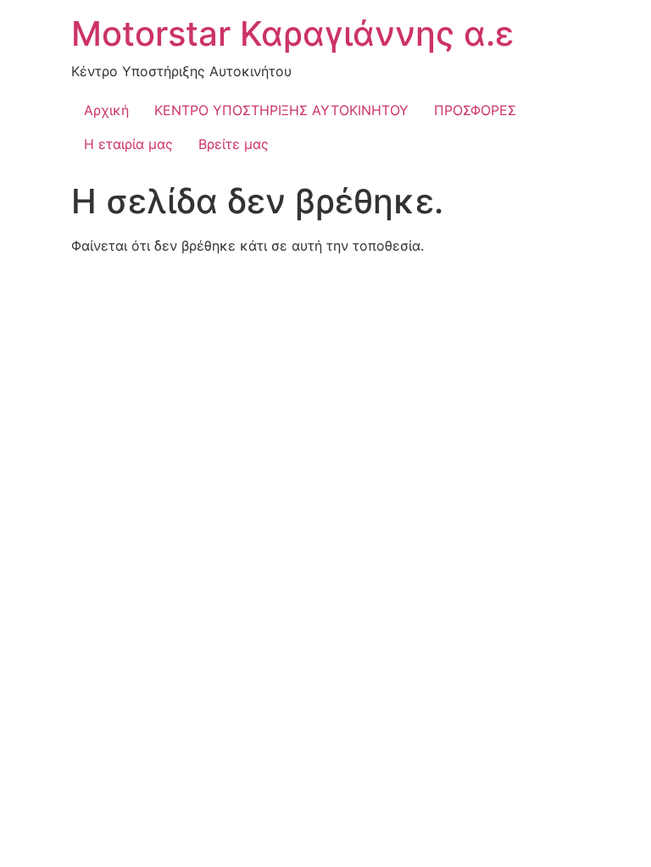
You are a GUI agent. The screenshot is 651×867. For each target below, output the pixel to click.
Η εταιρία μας (128, 143)
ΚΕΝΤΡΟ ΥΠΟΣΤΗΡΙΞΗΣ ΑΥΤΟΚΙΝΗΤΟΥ (281, 110)
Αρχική (106, 110)
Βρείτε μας (233, 143)
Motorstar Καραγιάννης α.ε (292, 33)
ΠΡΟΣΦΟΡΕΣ (475, 110)
